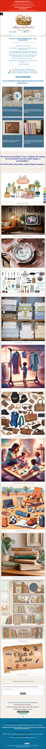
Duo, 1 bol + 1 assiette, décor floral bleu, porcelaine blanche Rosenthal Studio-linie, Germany (33, 111)
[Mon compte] (44, 189)
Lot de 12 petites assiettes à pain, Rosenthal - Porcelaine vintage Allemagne (12, 110)
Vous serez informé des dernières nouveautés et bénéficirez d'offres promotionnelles (20, 686)
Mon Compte (35, 745)
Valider (23, 693)
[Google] (44, 199)
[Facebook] (44, 194)
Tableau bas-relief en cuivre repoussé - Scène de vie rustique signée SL (11, 141)
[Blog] (44, 202)
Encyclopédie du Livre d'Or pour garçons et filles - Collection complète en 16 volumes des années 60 (33, 142)
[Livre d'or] (44, 191)
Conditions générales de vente (23, 745)
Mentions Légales (11, 745)
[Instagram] (44, 197)
